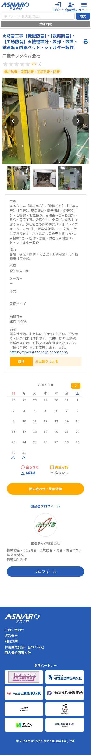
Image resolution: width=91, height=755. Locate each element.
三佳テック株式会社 (21, 56)
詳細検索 (45, 24)
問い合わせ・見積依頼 (45, 488)
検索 (83, 16)
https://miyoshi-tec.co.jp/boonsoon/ (38, 352)
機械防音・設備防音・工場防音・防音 (32, 71)
